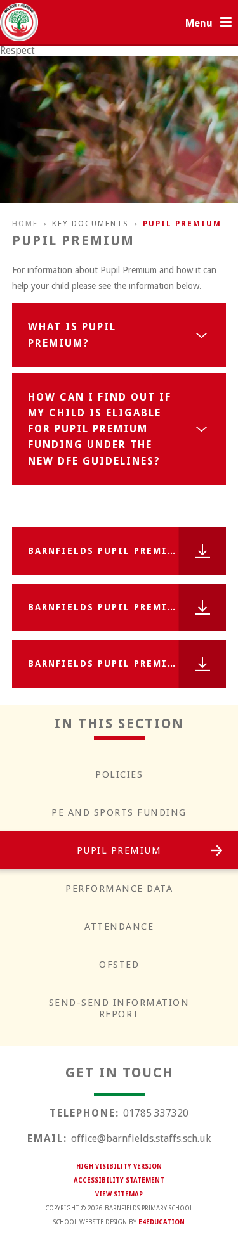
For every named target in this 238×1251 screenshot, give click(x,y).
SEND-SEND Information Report (119, 1008)
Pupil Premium (182, 223)
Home (25, 223)
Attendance (119, 926)
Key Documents (90, 223)
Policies (119, 774)
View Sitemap (119, 1194)
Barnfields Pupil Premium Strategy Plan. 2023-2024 (127, 551)
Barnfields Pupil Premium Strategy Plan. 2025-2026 (127, 663)
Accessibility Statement (119, 1180)
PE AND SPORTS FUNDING (119, 812)
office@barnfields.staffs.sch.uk (141, 1138)
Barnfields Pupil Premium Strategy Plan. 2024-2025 (127, 607)
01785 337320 (155, 1113)
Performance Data (119, 888)
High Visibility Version (119, 1166)
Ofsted (119, 964)
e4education (161, 1222)
